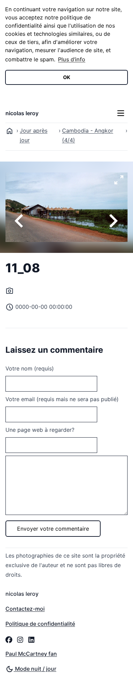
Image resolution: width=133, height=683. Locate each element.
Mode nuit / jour (35, 668)
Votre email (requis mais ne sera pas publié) (62, 399)
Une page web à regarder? (39, 429)
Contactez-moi (25, 608)
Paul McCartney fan (31, 653)
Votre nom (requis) (29, 368)
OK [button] (66, 77)
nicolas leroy (22, 113)
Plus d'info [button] (71, 59)
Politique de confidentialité (40, 623)
